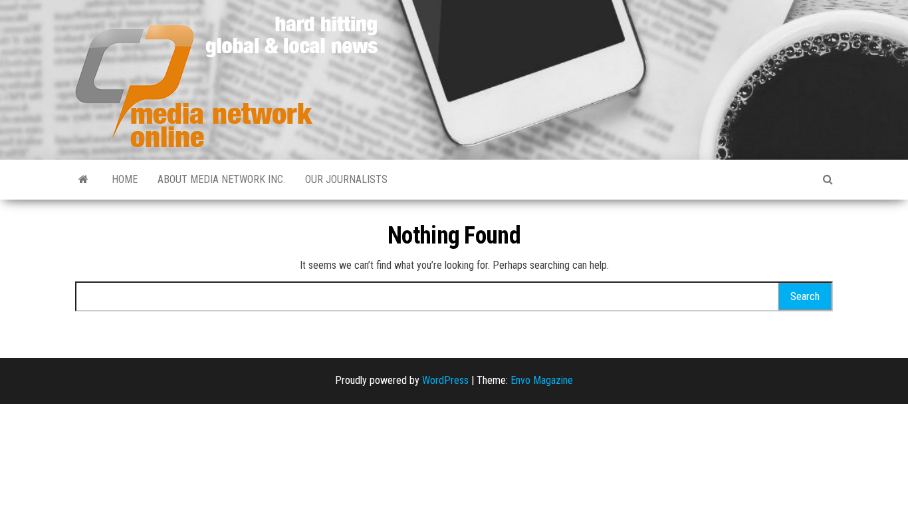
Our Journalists (346, 179)
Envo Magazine (542, 380)
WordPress (445, 380)
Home (125, 179)
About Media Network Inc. (221, 179)
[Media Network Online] (83, 180)
